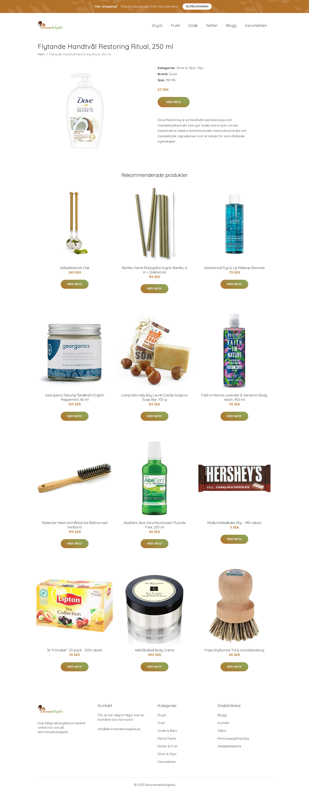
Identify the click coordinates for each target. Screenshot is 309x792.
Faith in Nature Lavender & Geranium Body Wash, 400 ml (234, 397)
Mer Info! (173, 102)
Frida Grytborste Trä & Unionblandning (234, 650)
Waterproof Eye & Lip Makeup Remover (234, 268)
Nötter (212, 25)
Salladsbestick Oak (75, 268)
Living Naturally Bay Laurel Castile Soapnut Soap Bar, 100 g (154, 397)
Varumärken (256, 25)
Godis (193, 25)
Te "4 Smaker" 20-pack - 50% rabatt (74, 650)
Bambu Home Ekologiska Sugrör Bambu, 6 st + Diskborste (154, 270)
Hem (41, 54)
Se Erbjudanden (197, 6)
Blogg (231, 25)
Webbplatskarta (229, 746)
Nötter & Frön (168, 746)
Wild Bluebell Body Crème (154, 650)
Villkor (222, 731)
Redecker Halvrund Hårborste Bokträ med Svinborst (74, 525)
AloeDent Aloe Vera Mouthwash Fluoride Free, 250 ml (155, 525)
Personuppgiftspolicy (233, 738)
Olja (200, 68)
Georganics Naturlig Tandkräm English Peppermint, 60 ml (74, 397)
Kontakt (223, 723)
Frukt (175, 25)
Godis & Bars (167, 731)
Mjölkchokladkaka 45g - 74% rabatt (234, 523)
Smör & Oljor (186, 68)
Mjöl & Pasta (167, 738)
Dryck (157, 25)
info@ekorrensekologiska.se (119, 729)
